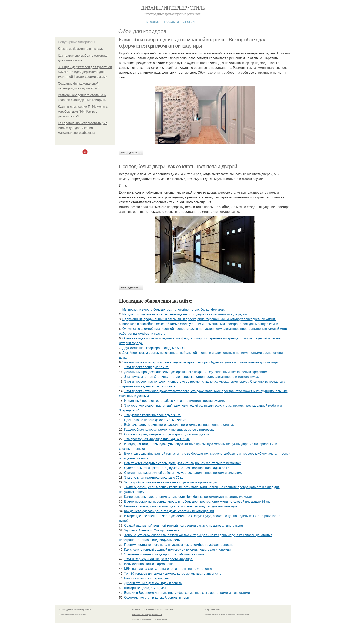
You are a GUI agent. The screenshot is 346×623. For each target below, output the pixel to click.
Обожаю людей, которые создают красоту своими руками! (167, 434)
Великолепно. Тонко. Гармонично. (149, 563)
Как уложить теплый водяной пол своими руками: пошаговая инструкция (178, 549)
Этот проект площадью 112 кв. (146, 367)
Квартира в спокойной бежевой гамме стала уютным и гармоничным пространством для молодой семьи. (200, 323)
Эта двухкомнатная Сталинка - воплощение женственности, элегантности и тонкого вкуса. (191, 376)
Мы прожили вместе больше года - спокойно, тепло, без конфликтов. (173, 309)
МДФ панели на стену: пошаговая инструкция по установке (168, 568)
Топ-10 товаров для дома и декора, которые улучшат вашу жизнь (172, 573)
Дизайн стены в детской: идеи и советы (153, 583)
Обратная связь (213, 609)
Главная (153, 21)
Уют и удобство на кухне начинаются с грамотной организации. (171, 482)
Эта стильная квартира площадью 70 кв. (154, 477)
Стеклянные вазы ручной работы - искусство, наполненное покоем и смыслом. (183, 472)
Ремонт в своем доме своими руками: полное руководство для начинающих (180, 506)
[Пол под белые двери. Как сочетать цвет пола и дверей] (205, 249)
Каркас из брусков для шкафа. (80, 48)
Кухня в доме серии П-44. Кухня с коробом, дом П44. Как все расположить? (83, 111)
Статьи (189, 21)
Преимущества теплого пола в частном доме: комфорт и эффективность (178, 544)
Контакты (136, 609)
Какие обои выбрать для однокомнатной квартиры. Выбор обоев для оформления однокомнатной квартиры (192, 43)
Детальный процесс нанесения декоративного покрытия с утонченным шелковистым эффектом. (196, 371)
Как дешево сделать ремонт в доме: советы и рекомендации (169, 511)
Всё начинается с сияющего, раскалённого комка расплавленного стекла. (179, 424)
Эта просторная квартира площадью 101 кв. (157, 439)
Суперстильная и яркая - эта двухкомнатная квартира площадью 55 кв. (177, 467)
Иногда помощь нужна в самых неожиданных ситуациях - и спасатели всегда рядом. (185, 314)
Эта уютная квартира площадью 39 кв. (152, 415)
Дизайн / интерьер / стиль (173, 7)
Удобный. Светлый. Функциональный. (152, 530)
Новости (171, 21)
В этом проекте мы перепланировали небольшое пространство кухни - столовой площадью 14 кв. (197, 501)
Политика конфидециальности (147, 614)
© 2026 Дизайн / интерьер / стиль (75, 609)
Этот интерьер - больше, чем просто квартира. (158, 559)
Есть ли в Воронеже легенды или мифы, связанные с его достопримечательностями (187, 592)
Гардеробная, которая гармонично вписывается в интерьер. (169, 429)
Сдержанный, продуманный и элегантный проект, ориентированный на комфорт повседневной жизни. (199, 319)
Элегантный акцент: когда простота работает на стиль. (164, 554)
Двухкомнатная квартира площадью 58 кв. (153, 347)
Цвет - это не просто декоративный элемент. (157, 419)
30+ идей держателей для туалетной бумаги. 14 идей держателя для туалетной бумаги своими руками (85, 71)
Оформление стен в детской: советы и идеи (156, 597)
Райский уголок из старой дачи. (147, 578)
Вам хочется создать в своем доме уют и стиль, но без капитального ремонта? (182, 463)
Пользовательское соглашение (158, 609)
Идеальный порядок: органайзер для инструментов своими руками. (174, 400)
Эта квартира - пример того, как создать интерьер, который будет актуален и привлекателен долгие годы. (200, 362)
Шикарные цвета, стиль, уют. (145, 587)
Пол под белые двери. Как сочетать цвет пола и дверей (178, 166)
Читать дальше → (131, 152)
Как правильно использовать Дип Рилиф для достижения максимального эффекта (82, 127)
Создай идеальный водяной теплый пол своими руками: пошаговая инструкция (183, 525)
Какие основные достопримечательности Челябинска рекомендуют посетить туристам (188, 496)
